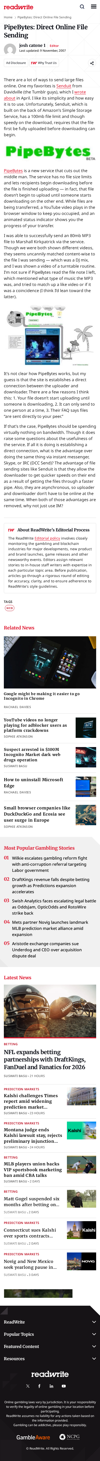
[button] (82, 6)
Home (8, 17)
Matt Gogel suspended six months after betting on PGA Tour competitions (32, 1204)
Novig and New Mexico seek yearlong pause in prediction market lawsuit (32, 1267)
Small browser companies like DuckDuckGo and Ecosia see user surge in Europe (37, 814)
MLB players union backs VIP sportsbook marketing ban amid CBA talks (33, 1169)
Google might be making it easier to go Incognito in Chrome (42, 696)
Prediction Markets (21, 1089)
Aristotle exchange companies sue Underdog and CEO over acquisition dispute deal (47, 950)
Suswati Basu (15, 1076)
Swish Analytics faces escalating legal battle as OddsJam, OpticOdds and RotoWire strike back (54, 907)
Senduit (63, 86)
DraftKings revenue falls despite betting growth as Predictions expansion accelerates (50, 885)
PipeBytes (13, 170)
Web (9, 608)
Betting (11, 1044)
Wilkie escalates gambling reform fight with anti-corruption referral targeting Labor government (49, 864)
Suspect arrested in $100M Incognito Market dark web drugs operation (32, 754)
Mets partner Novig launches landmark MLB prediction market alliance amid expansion (50, 928)
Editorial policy (47, 538)
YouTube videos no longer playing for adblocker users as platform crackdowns (35, 725)
